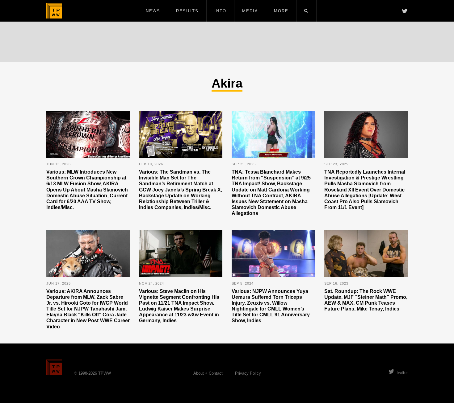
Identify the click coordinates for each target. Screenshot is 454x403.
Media (250, 11)
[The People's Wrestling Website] (54, 11)
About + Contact (208, 373)
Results (187, 11)
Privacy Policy (248, 373)
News (153, 11)
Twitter (402, 372)
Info (220, 11)
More (281, 11)
